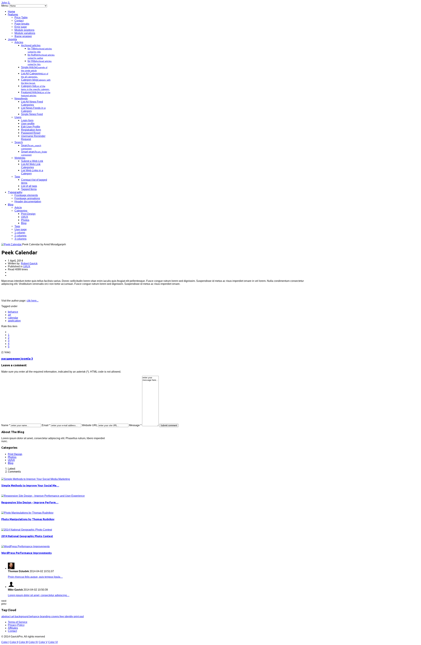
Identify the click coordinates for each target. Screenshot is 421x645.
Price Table (21, 17)
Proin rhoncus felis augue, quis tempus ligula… (35, 576)
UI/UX (24, 217)
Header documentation (27, 201)
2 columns (20, 235)
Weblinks (19, 158)
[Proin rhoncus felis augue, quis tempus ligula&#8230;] (11, 568)
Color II (14, 642)
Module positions (24, 30)
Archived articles (30, 45)
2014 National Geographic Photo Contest (27, 536)
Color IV (33, 642)
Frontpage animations (27, 198)
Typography (15, 192)
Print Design (28, 213)
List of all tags (29, 186)
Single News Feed (32, 114)
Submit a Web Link (32, 161)
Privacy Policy (16, 625)
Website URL (89, 425)
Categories (20, 210)
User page (20, 229)
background (22, 616)
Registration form (31, 129)
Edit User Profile (30, 126)
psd (81, 616)
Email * (46, 425)
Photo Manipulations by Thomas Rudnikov (27, 519)
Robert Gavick (29, 263)
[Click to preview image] (11, 244)
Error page (20, 26)
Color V (43, 642)
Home (11, 11)
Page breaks (21, 23)
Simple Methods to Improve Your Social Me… (30, 485)
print (76, 616)
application (14, 320)
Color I (5, 642)
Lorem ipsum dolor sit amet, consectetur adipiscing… (38, 595)
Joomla (12, 39)
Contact (19, 20)
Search (18, 142)
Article (18, 207)
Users (17, 117)
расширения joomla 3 (17, 358)
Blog (10, 204)
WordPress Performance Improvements (26, 552)
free (62, 616)
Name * (5, 425)
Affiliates (13, 628)
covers (55, 616)
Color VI (53, 642)
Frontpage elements (26, 195)
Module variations (24, 33)
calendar (13, 317)
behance (13, 311)
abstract (6, 616)
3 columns (20, 238)
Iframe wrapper (23, 36)
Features (13, 14)
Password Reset (30, 133)
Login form (27, 120)
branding (45, 616)
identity (69, 616)
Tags (17, 176)
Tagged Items (29, 189)
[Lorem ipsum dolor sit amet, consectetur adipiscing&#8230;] (11, 586)
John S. (5, 2)
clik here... (32, 300)
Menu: (5, 5)
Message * (135, 425)
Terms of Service (17, 622)
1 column (19, 232)
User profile (28, 123)
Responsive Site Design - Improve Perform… (29, 502)
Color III (23, 642)
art (9, 314)
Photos (25, 220)
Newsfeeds (21, 98)
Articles (18, 42)
